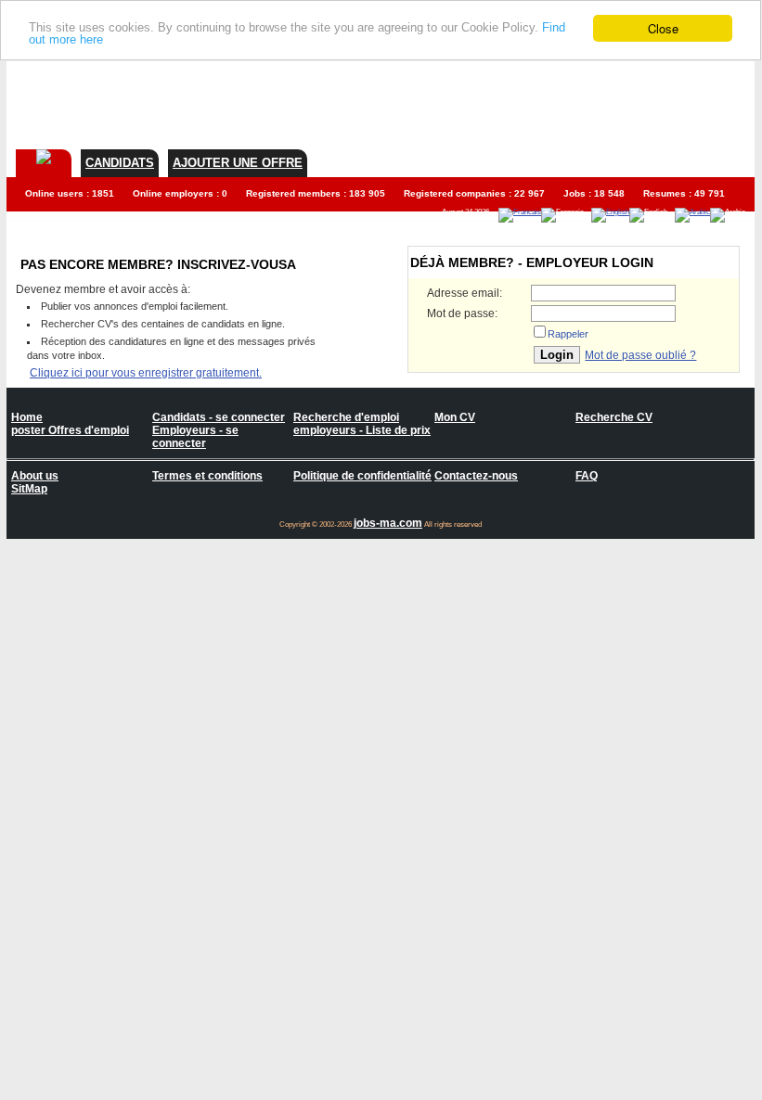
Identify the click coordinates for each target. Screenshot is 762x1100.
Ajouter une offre (238, 163)
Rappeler (568, 333)
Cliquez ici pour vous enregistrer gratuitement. (146, 372)
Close (663, 28)
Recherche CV (613, 417)
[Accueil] (43, 156)
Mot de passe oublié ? (640, 355)
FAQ (586, 475)
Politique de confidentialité (362, 475)
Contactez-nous (476, 475)
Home (27, 417)
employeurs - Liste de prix (362, 430)
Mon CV (454, 417)
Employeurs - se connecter (195, 437)
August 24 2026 (465, 212)
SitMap (29, 488)
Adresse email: (464, 293)
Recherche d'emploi (346, 417)
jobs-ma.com (388, 523)
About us (34, 475)
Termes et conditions (207, 475)
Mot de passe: (462, 313)
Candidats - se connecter (218, 417)
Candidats (119, 163)
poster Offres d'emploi (70, 430)
